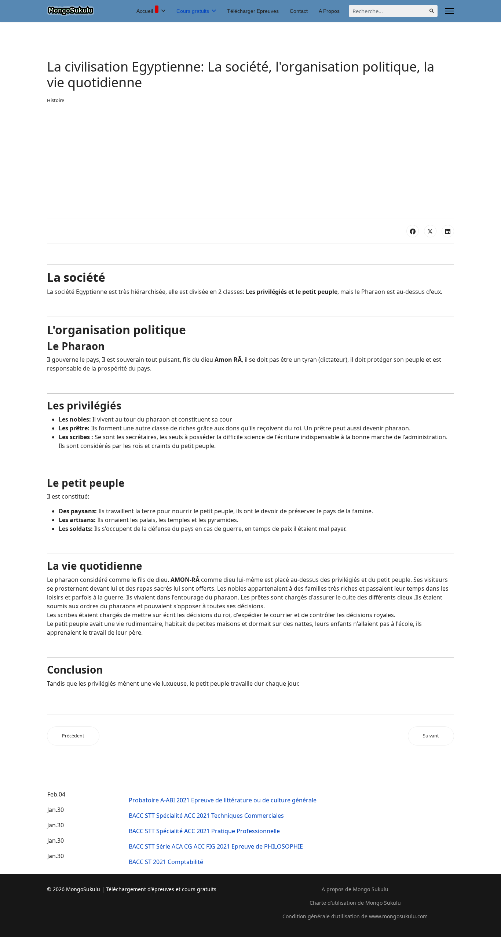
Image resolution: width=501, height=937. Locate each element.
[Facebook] (412, 231)
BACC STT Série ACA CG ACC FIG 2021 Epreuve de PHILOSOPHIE (216, 846)
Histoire (55, 100)
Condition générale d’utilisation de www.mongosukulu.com (355, 916)
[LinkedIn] (448, 231)
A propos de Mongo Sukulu (355, 889)
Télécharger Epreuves (253, 11)
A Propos (329, 11)
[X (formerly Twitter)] (430, 231)
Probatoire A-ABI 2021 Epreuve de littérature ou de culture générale (223, 800)
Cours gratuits (192, 11)
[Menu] (449, 11)
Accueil (144, 11)
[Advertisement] (250, 161)
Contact (299, 11)
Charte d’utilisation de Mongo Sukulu (355, 902)
